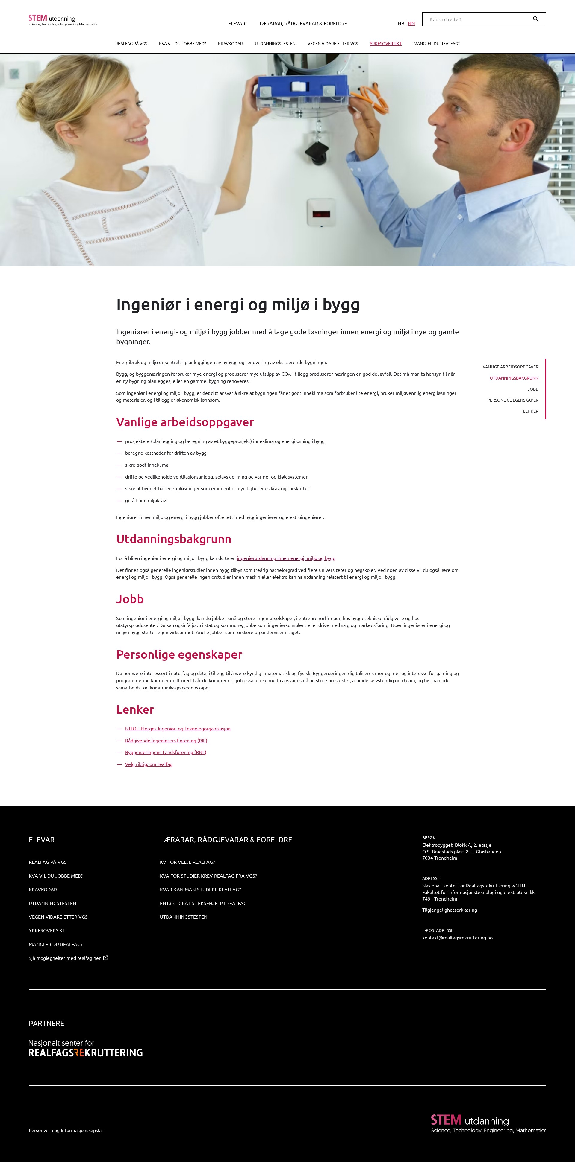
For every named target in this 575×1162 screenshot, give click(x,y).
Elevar (236, 23)
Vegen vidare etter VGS (333, 43)
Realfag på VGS (131, 43)
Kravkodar (230, 43)
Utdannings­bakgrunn (514, 377)
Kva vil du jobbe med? (182, 43)
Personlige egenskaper (512, 400)
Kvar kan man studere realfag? (200, 889)
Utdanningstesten (275, 43)
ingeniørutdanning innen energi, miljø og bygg (286, 558)
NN (411, 23)
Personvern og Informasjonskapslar (66, 1130)
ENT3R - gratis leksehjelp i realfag (203, 903)
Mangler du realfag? (437, 43)
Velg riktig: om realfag (148, 764)
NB (401, 23)
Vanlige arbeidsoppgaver (510, 366)
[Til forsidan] (91, 20)
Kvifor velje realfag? (187, 862)
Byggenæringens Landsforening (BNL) (165, 752)
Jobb (533, 389)
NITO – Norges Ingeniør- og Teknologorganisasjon (178, 728)
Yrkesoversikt (386, 43)
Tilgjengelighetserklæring (449, 910)
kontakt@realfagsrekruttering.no (457, 937)
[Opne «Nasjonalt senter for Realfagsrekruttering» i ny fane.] (86, 1048)
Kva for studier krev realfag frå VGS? (208, 875)
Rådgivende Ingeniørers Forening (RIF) (166, 740)
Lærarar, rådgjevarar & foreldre (303, 23)
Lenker (530, 411)
